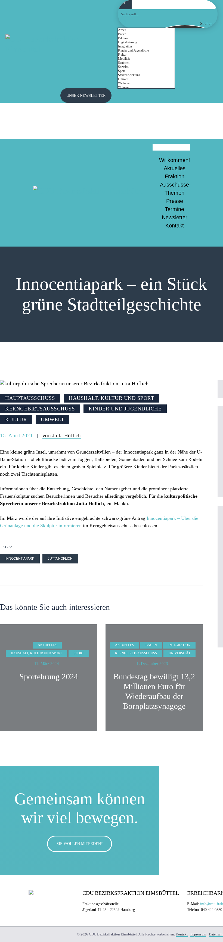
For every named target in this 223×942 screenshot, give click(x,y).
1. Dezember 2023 (152, 663)
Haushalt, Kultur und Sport (111, 398)
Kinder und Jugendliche (125, 409)
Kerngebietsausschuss (40, 409)
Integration (179, 645)
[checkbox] (145, 30)
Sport (79, 653)
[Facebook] (206, 128)
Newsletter (174, 217)
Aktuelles (174, 168)
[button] (171, 147)
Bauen (151, 645)
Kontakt (174, 226)
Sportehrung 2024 (48, 676)
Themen (174, 193)
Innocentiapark (19, 558)
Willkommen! (174, 160)
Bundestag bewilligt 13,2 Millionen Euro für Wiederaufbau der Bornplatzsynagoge (154, 691)
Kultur (16, 419)
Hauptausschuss (30, 398)
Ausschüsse (174, 185)
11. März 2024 (46, 663)
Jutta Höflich (60, 558)
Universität (179, 653)
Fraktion (174, 176)
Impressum (198, 934)
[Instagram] (206, 113)
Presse (174, 201)
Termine (174, 209)
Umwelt (52, 419)
